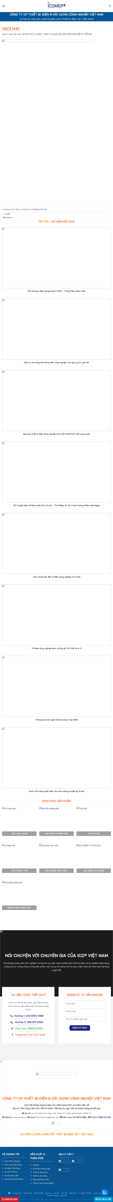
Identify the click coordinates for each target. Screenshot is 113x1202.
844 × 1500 (43, 34)
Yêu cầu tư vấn (104, 1199)
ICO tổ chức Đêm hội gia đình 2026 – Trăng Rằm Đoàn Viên (56, 291)
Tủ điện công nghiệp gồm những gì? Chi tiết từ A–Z (57, 648)
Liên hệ (63, 1195)
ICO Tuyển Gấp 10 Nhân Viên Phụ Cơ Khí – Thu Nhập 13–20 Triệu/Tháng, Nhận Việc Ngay (56, 505)
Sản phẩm (39, 1193)
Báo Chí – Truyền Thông (81, 1193)
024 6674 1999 (79, 1117)
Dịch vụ (48, 1193)
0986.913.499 (10, 1199)
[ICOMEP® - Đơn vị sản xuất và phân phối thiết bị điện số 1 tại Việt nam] (56, 6)
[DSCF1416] (48, 121)
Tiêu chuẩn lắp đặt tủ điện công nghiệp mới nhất (56, 577)
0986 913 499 (104, 1117)
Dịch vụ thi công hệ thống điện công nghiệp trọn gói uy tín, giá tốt (56, 362)
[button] (3, 6)
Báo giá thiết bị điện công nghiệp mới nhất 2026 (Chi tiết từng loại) (56, 434)
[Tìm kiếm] (110, 6)
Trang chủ (16, 1193)
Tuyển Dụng (52, 1195)
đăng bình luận (41, 209)
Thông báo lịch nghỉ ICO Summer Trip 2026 (56, 720)
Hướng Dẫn (99, 1193)
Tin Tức (64, 1193)
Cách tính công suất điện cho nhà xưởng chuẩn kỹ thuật (56, 791)
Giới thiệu (27, 1193)
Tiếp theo (8, 217)
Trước (6, 213)
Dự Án (56, 1193)
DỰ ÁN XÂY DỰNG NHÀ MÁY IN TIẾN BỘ (73, 34)
